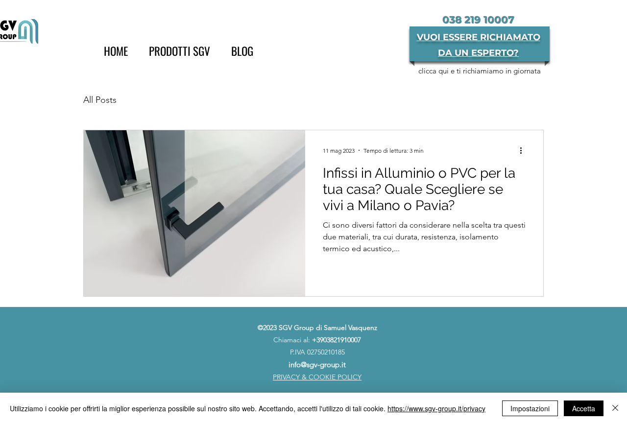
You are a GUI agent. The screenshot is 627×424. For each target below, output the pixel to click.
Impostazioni (530, 408)
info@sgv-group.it (317, 364)
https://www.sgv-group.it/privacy (436, 408)
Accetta (583, 408)
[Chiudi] (615, 408)
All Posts (100, 99)
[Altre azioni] (524, 150)
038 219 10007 (478, 20)
